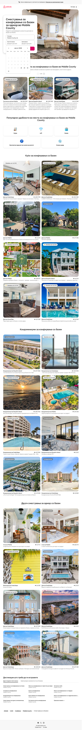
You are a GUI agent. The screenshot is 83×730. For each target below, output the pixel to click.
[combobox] (20, 38)
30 (27, 68)
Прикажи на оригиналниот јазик (54, 2)
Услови (45, 727)
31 (8, 71)
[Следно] (44, 73)
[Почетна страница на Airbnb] (7, 6)
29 (24, 68)
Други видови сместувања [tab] (10, 681)
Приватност (38, 727)
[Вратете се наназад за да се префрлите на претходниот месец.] (8, 48)
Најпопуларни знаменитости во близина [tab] (32, 681)
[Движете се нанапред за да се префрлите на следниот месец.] (27, 48)
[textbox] (13, 44)
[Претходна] (38, 73)
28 (21, 68)
